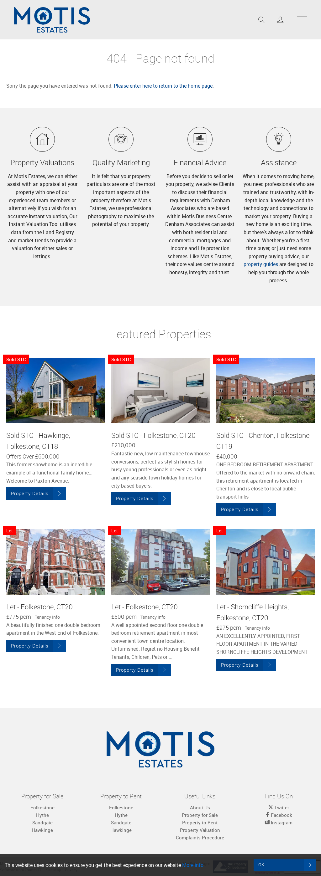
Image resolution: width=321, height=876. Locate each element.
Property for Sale (200, 815)
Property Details (30, 493)
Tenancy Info (47, 617)
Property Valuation (200, 830)
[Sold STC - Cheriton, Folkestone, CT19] (265, 390)
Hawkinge (42, 830)
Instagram (281, 822)
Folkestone (42, 807)
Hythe (42, 815)
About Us (200, 807)
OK (261, 865)
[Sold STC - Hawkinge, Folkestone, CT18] (55, 390)
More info (192, 865)
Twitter (281, 807)
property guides (261, 264)
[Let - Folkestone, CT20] (55, 561)
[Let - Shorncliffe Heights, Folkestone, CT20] (265, 561)
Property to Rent (200, 822)
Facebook (281, 815)
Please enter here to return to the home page (163, 85)
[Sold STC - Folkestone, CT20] (160, 390)
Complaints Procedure (200, 837)
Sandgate (42, 822)
